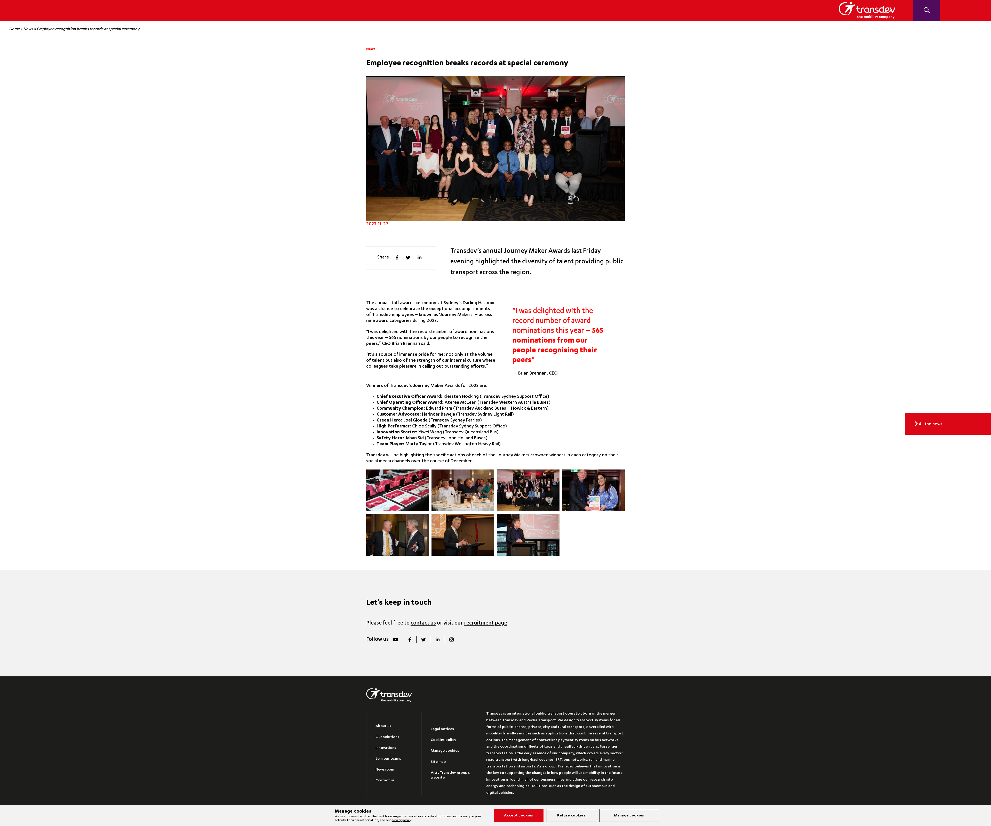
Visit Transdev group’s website (450, 775)
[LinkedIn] (437, 639)
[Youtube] (396, 639)
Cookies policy (443, 740)
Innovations (385, 748)
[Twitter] (423, 639)
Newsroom (384, 770)
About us (383, 726)
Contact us (385, 781)
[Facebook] (410, 639)
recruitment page (485, 623)
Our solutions (387, 737)
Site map (438, 762)
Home (14, 29)
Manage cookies (445, 751)
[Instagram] (451, 639)
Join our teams (388, 759)
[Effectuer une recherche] (926, 10)
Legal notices (442, 729)
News (28, 29)
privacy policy (401, 820)
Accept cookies (518, 816)
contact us (423, 623)
